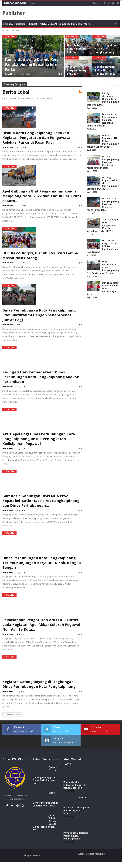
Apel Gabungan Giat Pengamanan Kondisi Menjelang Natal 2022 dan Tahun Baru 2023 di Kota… (41, 196)
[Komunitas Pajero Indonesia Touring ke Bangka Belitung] (70, 776)
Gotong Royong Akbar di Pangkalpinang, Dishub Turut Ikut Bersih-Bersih (105, 75)
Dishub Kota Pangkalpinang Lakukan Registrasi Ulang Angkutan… (103, 120)
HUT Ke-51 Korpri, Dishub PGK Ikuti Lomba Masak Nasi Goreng (102, 246)
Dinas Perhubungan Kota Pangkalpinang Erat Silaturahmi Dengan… (103, 267)
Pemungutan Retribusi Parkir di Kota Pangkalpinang (75, 835)
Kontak (33, 23)
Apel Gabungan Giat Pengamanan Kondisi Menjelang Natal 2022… (103, 225)
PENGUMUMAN (48, 23)
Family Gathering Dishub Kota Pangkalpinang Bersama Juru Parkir (32, 64)
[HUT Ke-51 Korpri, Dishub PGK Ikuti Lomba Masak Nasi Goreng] (19, 237)
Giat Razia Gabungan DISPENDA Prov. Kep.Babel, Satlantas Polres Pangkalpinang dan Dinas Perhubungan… (40, 500)
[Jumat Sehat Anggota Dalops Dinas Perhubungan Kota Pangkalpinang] (40, 819)
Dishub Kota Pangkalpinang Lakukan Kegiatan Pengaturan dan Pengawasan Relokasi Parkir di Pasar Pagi (37, 137)
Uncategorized (43, 98)
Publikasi (20, 23)
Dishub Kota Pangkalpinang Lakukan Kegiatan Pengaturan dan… (103, 204)
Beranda (8, 23)
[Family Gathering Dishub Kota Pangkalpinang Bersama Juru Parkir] (33, 55)
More (87, 23)
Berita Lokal (9, 36)
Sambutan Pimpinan (70, 23)
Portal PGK (34, 3)
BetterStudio (99, 853)
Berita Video (26, 98)
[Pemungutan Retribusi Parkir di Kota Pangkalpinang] (70, 827)
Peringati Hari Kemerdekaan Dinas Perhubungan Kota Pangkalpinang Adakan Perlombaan (40, 377)
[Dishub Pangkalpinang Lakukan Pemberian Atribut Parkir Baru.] (78, 67)
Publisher (13, 13)
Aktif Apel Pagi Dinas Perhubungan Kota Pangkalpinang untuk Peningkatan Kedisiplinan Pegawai (38, 438)
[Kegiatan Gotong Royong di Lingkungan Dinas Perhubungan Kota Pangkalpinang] (19, 665)
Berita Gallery (10, 98)
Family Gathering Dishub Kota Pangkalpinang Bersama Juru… (103, 99)
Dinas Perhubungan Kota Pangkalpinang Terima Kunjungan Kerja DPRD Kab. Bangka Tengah (41, 562)
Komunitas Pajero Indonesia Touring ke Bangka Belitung (75, 785)
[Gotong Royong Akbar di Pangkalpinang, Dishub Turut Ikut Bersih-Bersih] (93, 181)
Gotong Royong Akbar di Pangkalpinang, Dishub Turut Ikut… (103, 183)
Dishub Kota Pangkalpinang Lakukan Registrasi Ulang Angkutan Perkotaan (78, 53)
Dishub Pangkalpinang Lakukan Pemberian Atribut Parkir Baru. (77, 75)
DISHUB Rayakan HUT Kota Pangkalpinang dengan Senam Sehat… (103, 141)
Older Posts (12, 714)
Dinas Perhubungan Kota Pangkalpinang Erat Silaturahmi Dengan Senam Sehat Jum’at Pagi (39, 315)
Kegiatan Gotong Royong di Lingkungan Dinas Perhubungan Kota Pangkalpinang (39, 684)
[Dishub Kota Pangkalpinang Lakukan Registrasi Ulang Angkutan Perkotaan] (93, 118)
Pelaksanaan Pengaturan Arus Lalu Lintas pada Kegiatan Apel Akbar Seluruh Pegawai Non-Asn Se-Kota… (41, 624)
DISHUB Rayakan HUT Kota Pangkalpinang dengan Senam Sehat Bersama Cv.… (105, 53)
